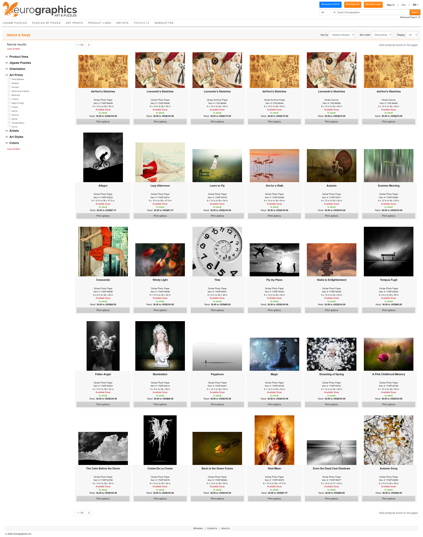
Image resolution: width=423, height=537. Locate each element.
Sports (14, 119)
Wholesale (198, 528)
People (15, 107)
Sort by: (325, 34)
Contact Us (212, 528)
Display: (401, 34)
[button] (392, 4)
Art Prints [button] (74, 22)
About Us (225, 528)
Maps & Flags (18, 103)
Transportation (18, 122)
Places (15, 126)
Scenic (15, 111)
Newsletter (164, 22)
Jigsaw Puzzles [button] (15, 22)
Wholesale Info (352, 4)
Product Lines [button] (99, 22)
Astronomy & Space (20, 91)
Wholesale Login (373, 4)
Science (15, 115)
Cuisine (15, 99)
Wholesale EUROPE (330, 4)
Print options (103, 121)
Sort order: (365, 34)
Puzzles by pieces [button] (46, 22)
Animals (15, 87)
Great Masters (18, 79)
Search (415, 12)
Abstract (15, 83)
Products (143, 22)
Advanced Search (409, 17)
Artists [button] (122, 22)
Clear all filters (13, 48)
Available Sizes (103, 109)
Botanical (16, 95)
